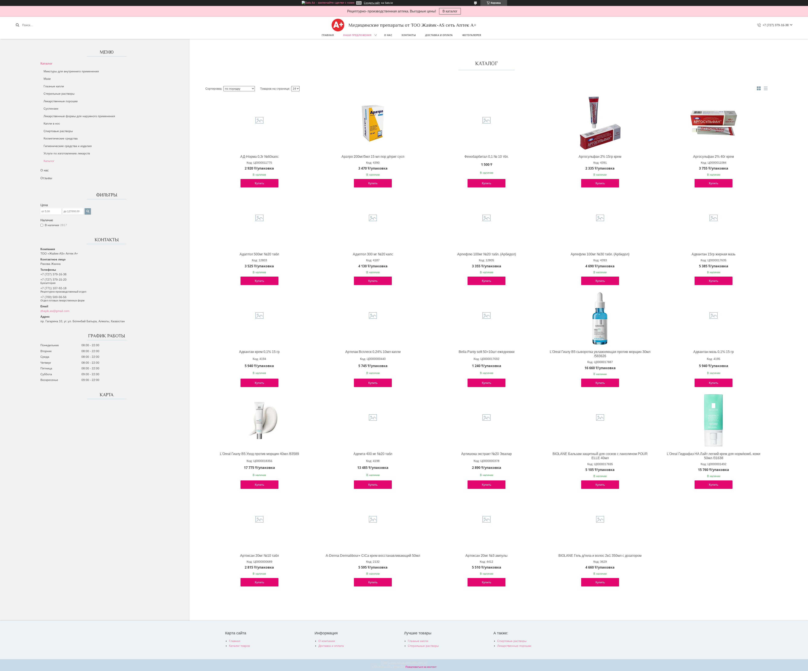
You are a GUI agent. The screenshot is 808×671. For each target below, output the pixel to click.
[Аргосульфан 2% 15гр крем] (600, 123)
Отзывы (46, 178)
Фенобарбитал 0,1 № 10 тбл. (486, 156)
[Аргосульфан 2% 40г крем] (713, 123)
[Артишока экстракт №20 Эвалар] (486, 420)
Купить (259, 183)
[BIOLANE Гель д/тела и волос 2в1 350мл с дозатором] (600, 522)
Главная (328, 35)
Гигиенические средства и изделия (68, 146)
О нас (388, 35)
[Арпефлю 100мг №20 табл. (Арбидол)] (486, 221)
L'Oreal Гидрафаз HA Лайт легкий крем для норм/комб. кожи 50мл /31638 (713, 456)
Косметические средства (61, 138)
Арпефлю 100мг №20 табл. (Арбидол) (486, 254)
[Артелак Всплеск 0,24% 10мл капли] (373, 318)
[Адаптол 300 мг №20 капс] (373, 221)
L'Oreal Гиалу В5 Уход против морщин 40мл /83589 (259, 454)
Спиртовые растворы (58, 131)
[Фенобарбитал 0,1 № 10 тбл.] (486, 123)
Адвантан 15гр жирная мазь (713, 254)
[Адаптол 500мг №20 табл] (259, 221)
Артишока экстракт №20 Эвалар (486, 454)
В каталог (450, 11)
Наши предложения (357, 35)
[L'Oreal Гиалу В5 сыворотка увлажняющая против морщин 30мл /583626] (600, 318)
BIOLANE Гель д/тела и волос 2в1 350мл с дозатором (600, 555)
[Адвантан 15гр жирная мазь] (713, 221)
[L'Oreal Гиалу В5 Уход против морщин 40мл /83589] (259, 420)
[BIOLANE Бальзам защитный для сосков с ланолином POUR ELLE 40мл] (600, 420)
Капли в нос (52, 123)
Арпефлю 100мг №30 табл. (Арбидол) (600, 254)
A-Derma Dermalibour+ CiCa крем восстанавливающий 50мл (373, 555)
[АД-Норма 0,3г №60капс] (259, 123)
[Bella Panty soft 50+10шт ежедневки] (486, 318)
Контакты (409, 35)
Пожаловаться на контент (421, 667)
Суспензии (51, 108)
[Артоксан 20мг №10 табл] (259, 522)
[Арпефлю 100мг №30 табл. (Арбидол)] (600, 221)
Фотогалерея (471, 35)
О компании (326, 641)
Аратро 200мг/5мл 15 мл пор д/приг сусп (373, 156)
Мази (47, 78)
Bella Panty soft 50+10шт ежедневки (486, 352)
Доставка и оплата (439, 35)
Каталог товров (239, 645)
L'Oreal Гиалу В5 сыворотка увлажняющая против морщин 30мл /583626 (600, 354)
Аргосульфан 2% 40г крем (713, 156)
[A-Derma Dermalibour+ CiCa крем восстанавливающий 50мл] (373, 522)
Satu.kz (422, 663)
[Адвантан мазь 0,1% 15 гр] (713, 318)
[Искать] (17, 25)
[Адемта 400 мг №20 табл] (373, 420)
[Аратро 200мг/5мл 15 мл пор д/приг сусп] (373, 123)
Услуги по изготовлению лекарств (67, 153)
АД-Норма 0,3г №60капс (259, 156)
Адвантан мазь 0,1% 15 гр (713, 352)
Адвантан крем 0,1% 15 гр (259, 352)
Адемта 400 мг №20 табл (373, 454)
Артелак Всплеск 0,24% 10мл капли (373, 352)
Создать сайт (372, 2)
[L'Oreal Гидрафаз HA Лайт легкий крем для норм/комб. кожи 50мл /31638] (713, 420)
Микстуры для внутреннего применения (71, 71)
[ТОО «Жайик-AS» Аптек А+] (338, 25)
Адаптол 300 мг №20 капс (373, 254)
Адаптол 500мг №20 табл (259, 254)
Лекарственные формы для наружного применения (79, 116)
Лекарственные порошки (61, 101)
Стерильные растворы (59, 93)
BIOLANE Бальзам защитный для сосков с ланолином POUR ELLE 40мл (600, 456)
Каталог (46, 63)
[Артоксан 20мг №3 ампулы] (486, 522)
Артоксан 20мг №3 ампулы (486, 555)
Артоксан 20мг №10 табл (259, 555)
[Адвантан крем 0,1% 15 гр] (259, 318)
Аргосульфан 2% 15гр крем (600, 156)
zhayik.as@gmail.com (54, 311)
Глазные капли (54, 86)
